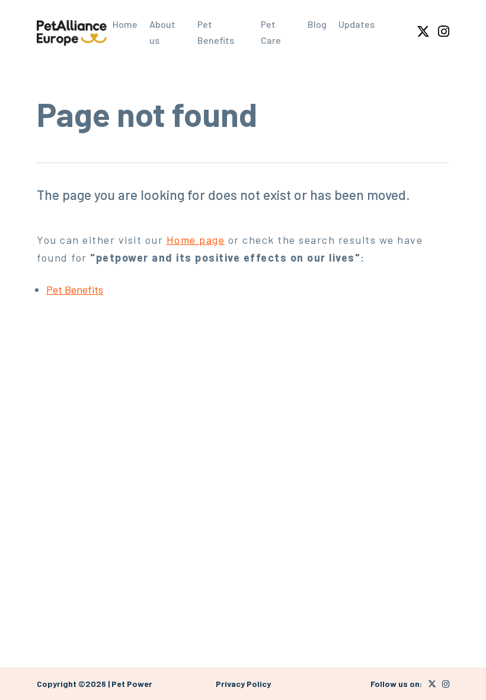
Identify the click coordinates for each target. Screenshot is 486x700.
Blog (317, 24)
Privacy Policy (243, 684)
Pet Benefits (215, 32)
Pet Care (271, 32)
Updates (356, 24)
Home (125, 24)
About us (162, 32)
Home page (196, 239)
